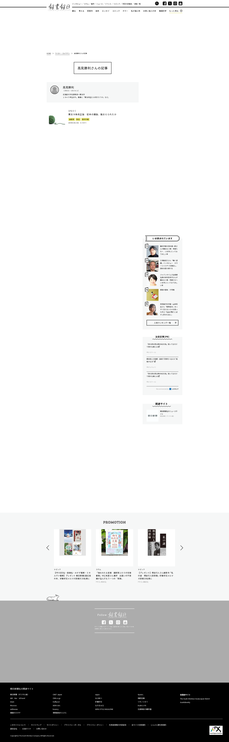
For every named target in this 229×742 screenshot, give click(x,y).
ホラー (125, 11)
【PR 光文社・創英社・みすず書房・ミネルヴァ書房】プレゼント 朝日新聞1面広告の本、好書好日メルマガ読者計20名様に (72, 575)
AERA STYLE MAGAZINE (104, 709)
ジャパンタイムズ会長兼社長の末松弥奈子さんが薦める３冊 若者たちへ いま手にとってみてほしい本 (169, 280)
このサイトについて (18, 725)
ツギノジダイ (143, 701)
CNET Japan (57, 694)
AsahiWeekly (185, 702)
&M (11, 698)
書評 (92, 4)
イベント (108, 4)
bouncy (56, 709)
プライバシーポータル (72, 725)
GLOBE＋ (98, 698)
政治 (78, 119)
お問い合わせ (41, 728)
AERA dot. (56, 705)
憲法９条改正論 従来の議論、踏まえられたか (92, 114)
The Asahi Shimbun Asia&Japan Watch (195, 698)
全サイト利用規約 (138, 725)
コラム (86, 4)
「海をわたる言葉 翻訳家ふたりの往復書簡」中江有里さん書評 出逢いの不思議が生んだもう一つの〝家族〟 (113, 575)
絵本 (97, 11)
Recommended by (162, 389)
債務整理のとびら (60, 712)
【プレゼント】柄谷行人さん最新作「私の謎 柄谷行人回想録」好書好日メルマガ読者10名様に (155, 575)
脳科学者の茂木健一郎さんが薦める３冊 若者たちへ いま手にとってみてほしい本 (169, 250)
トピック (117, 4)
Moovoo (13, 705)
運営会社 (13, 728)
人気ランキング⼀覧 (162, 322)
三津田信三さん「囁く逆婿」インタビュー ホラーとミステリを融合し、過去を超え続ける (169, 264)
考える (81, 11)
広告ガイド (26, 728)
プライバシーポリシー (95, 725)
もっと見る (174, 11)
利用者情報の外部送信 (117, 725)
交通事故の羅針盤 (144, 709)
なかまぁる (99, 705)
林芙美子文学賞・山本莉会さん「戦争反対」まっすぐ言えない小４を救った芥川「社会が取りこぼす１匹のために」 (169, 309)
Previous (48, 547)
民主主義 (85, 119)
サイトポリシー (53, 725)
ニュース (99, 4)
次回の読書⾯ (127, 4)
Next (181, 547)
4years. (141, 694)
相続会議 (141, 698)
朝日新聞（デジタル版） (19, 694)
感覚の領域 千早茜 (167, 290)
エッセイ (105, 11)
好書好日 (59, 7)
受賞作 (90, 11)
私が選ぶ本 (135, 11)
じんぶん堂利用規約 (158, 725)
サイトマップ (36, 725)
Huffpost (56, 701)
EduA (12, 701)
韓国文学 (162, 11)
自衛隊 (71, 119)
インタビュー (77, 4)
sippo (97, 694)
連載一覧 (137, 4)
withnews (14, 709)
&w (15, 698)
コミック (116, 11)
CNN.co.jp (56, 698)
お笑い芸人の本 (149, 11)
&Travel (22, 698)
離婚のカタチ (15, 712)
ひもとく (72, 111)
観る (74, 11)
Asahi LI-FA (142, 705)
